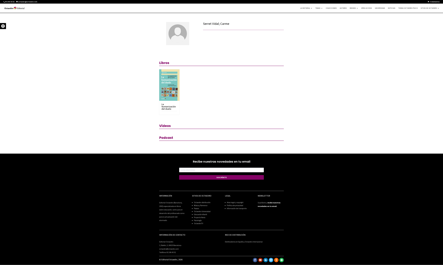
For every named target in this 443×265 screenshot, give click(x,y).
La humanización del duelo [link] (169, 106)
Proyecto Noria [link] (199, 217)
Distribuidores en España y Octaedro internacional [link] (244, 242)
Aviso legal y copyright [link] (235, 202)
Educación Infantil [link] (200, 214)
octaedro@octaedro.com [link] (169, 249)
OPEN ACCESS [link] (366, 8)
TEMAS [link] (317, 8)
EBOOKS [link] (353, 8)
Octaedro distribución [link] (202, 202)
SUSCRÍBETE (221, 177)
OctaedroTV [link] (198, 223)
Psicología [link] (198, 220)
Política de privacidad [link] (235, 205)
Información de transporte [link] (237, 208)
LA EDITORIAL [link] (305, 8)
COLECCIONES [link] (331, 8)
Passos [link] (196, 208)
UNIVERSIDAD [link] (380, 8)
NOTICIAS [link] (391, 8)
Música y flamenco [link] (200, 205)
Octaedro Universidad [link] (202, 211)
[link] (3, 26)
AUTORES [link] (343, 8)
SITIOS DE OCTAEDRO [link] (429, 8)
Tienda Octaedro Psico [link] (408, 8)
